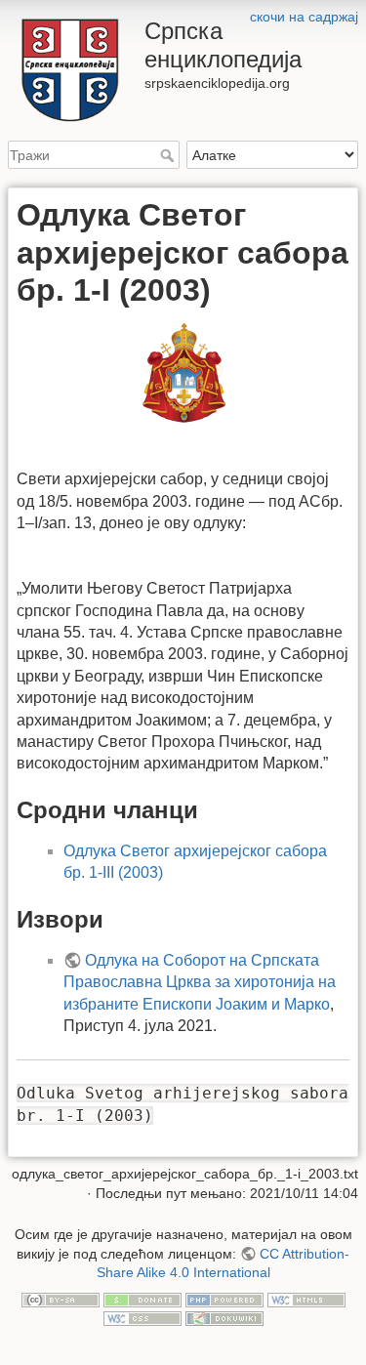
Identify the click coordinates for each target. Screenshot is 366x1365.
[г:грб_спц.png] (183, 374)
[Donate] (142, 1298)
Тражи (169, 155)
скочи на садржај (304, 16)
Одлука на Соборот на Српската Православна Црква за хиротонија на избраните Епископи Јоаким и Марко (199, 982)
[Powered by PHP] (224, 1298)
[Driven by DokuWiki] (224, 1317)
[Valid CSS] (142, 1317)
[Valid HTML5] (306, 1298)
